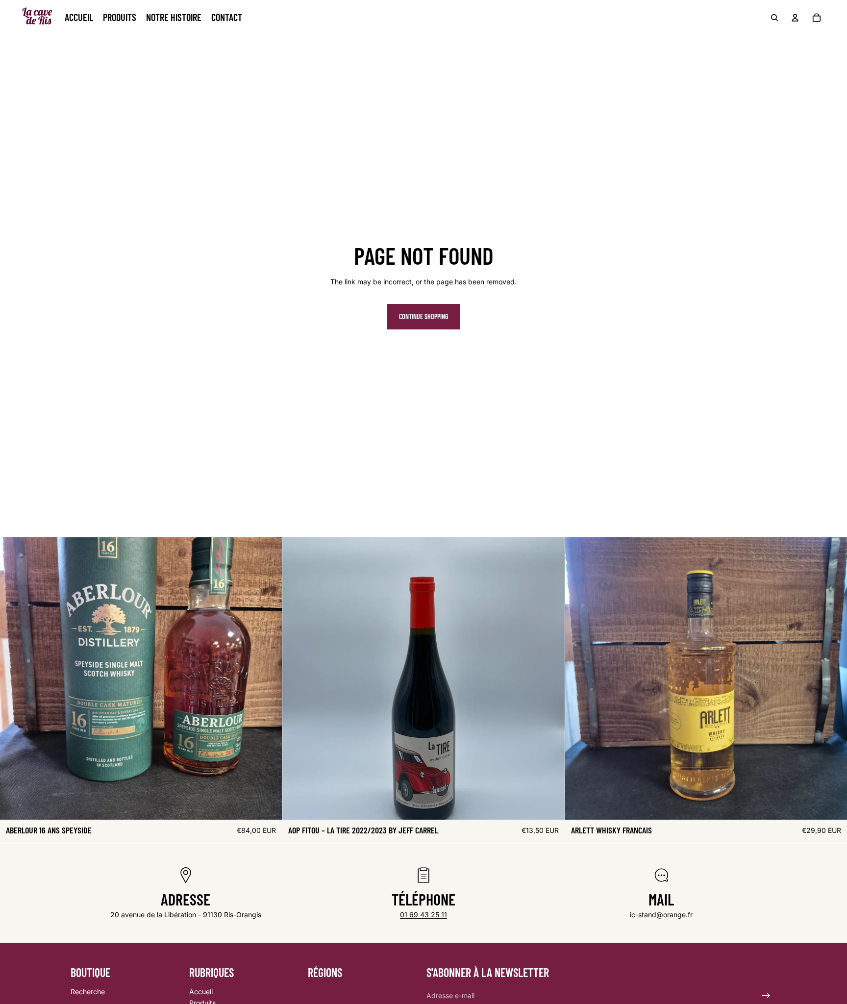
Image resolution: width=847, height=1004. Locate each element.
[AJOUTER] (267, 805)
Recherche (88, 991)
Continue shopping (423, 316)
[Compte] (795, 17)
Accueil (201, 991)
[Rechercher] (774, 17)
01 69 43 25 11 (423, 914)
